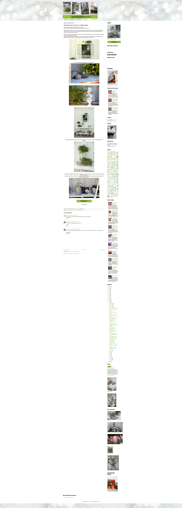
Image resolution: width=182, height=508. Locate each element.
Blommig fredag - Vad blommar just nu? (112, 330)
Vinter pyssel (115, 191)
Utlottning (112, 190)
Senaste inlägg (66, 249)
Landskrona (116, 170)
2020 (109, 293)
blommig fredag (112, 155)
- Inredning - (79, 19)
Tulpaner (109, 189)
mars (110, 357)
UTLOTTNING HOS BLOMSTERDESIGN (115, 109)
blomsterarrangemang (111, 157)
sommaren (109, 186)
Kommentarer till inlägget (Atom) (74, 251)
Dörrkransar (109, 161)
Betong (108, 153)
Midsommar (113, 173)
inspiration (115, 167)
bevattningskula (109, 154)
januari (110, 359)
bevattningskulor (115, 154)
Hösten (117, 165)
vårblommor (115, 192)
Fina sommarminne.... (112, 326)
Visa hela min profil (110, 375)
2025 (109, 286)
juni (110, 353)
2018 (109, 295)
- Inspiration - (93, 19)
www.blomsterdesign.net (114, 196)
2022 (109, 290)
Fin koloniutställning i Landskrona (112, 328)
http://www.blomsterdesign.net (69, 497)
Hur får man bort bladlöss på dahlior (114, 91)
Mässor (115, 176)
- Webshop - (72, 19)
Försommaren (109, 162)
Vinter (109, 191)
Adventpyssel (109, 151)
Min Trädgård (112, 174)
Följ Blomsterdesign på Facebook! (113, 320)
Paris (108, 180)
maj (110, 354)
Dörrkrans (114, 159)
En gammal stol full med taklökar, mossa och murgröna (115, 267)
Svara (67, 218)
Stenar (108, 187)
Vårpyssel (115, 193)
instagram (108, 168)
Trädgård (114, 188)
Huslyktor (108, 165)
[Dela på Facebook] (82, 208)
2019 (109, 294)
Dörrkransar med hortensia (113, 308)
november (111, 304)
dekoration (116, 158)
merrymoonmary (90, 501)
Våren (108, 193)
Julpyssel (109, 169)
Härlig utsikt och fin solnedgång (112, 340)
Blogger (98, 501)
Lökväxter (110, 172)
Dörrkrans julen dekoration (111, 160)
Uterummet (115, 189)
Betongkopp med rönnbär (113, 338)
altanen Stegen (113, 152)
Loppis (113, 171)
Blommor (109, 156)
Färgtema (114, 161)
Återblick (110, 197)
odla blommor (109, 179)
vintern (108, 192)
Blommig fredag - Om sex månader (115, 243)
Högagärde (68, 221)
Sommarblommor (110, 185)
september (111, 307)
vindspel (117, 190)
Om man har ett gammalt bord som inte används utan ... (113, 334)
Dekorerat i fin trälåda (112, 314)
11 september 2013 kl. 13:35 (75, 229)
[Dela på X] (81, 208)
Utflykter (108, 190)
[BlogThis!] (80, 208)
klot (116, 169)
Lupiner (117, 171)
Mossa (115, 175)
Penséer (115, 180)
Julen (115, 168)
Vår (111, 192)
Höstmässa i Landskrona (113, 309)
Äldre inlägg (102, 249)
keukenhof (114, 169)
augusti (110, 350)
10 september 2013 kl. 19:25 (73, 215)
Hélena (67, 215)
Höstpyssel (113, 166)
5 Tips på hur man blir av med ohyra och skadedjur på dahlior (115, 100)
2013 (109, 302)
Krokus (108, 170)
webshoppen (115, 194)
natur (108, 177)
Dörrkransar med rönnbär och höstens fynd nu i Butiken (113, 325)
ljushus (110, 171)
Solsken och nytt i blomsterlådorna (112, 342)
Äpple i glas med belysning (114, 251)
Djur (110, 159)
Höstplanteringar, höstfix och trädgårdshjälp (113, 337)
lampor (111, 170)
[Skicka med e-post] (79, 208)
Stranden (112, 187)
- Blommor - (86, 19)
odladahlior (115, 179)
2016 (109, 298)
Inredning (109, 167)
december (111, 303)
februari (110, 358)
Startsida (66, 19)
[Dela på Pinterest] (83, 208)
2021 (109, 291)
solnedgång (109, 184)
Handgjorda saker (115, 163)
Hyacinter (112, 165)
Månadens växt (109, 176)
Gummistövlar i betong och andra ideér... (115, 235)
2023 (109, 289)
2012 (109, 361)
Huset (115, 164)
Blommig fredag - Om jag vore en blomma (113, 318)
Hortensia (110, 164)
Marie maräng (68, 229)
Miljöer (117, 173)
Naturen (111, 177)
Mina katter (109, 175)
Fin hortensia (111, 332)
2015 (109, 299)
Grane (111, 163)
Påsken (117, 181)
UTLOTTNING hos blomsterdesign (115, 211)
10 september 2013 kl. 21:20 (74, 221)
